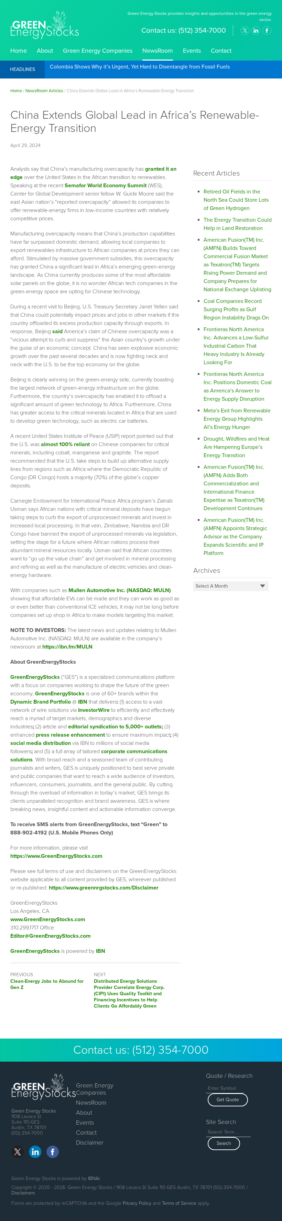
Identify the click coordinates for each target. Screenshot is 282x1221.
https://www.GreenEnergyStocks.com (56, 856)
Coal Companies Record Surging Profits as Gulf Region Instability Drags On (236, 309)
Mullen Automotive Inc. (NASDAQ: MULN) (119, 590)
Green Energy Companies (97, 51)
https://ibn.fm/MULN (67, 646)
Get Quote (228, 1100)
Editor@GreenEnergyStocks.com (50, 936)
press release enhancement (70, 734)
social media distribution (40, 743)
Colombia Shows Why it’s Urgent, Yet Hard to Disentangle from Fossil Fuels (140, 66)
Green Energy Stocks (33, 1111)
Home (18, 51)
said (57, 331)
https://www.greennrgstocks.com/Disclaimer (104, 887)
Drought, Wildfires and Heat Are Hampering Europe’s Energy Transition (237, 447)
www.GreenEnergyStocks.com (47, 919)
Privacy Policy (137, 1203)
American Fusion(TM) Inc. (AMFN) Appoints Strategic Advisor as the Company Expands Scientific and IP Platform (235, 537)
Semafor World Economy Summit (106, 185)
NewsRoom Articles (44, 91)
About (45, 51)
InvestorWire (94, 710)
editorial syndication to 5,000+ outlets (115, 726)
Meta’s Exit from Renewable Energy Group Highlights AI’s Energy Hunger (237, 419)
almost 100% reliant (65, 444)
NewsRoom (157, 51)
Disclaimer (90, 1142)
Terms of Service (179, 1203)
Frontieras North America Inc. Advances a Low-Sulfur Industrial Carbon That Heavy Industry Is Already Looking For (236, 346)
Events (192, 51)
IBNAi (94, 1178)
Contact (221, 51)
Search (224, 1143)
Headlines (22, 69)
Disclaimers (23, 1193)
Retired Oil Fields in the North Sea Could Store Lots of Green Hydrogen (236, 200)
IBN (100, 951)
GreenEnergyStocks (35, 677)
